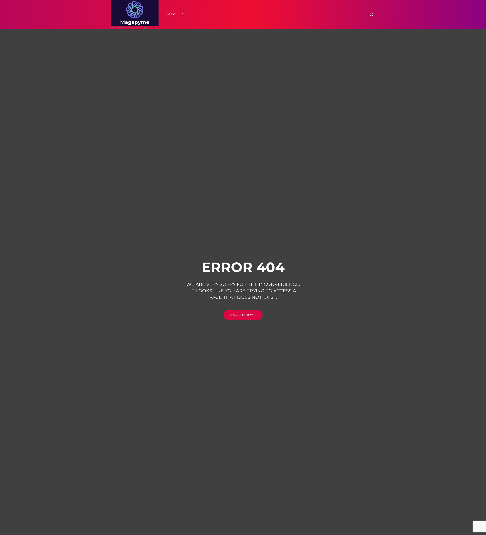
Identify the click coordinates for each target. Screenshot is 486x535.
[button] (371, 14)
